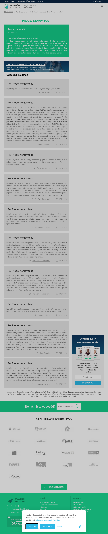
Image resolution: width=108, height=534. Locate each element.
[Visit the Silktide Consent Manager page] (79, 526)
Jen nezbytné (47, 526)
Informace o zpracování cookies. (48, 520)
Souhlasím (32, 526)
